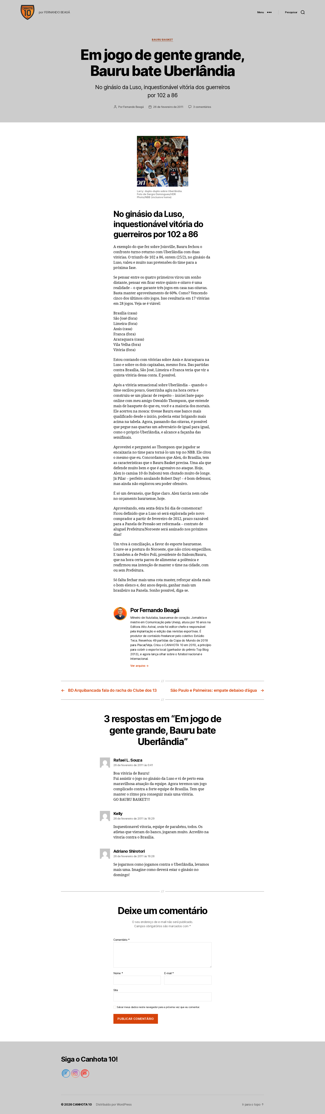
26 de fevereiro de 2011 (168, 107)
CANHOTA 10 (82, 1104)
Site (115, 990)
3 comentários (202, 107)
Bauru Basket (162, 39)
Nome (118, 973)
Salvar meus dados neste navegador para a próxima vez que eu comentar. (158, 1007)
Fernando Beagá (133, 107)
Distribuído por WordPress (114, 1104)
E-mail (169, 973)
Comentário (121, 939)
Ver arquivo (139, 665)
